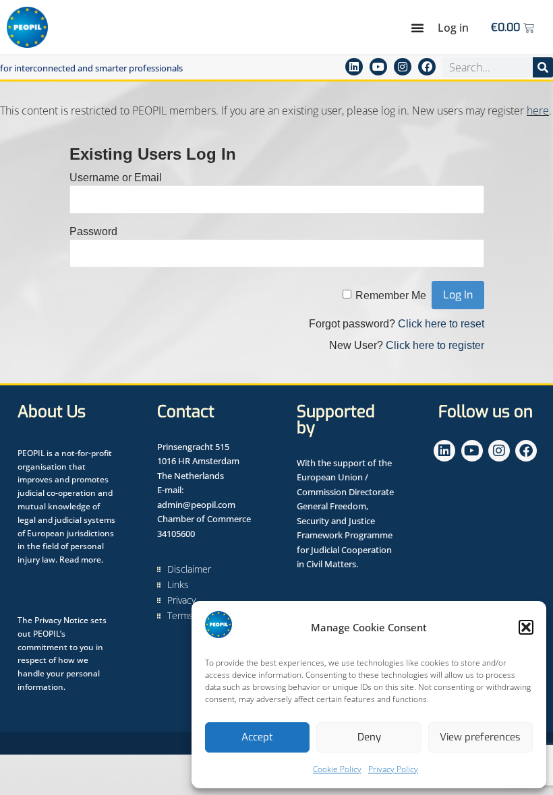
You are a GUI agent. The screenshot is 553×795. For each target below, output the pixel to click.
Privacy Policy (393, 769)
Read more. (81, 559)
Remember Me (390, 295)
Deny (369, 737)
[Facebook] (427, 66)
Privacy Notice (61, 620)
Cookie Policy (337, 769)
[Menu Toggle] (417, 27)
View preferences (480, 737)
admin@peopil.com (196, 505)
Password (93, 231)
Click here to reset (441, 323)
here (538, 110)
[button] (526, 627)
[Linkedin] (354, 66)
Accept (257, 737)
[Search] (543, 67)
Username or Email (115, 177)
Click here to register (435, 345)
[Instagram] (402, 66)
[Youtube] (378, 66)
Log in (453, 27)
